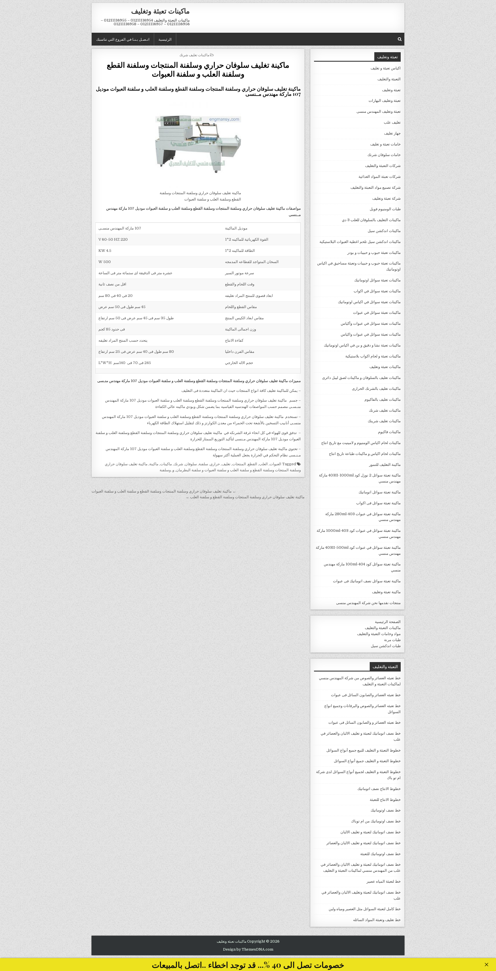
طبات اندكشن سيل (386, 646)
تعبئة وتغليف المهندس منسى (378, 111)
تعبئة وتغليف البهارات (385, 100)
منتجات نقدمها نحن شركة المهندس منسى (368, 603)
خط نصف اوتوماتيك (386, 810)
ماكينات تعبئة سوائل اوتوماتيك (377, 280)
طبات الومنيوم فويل (385, 209)
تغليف (226, 464)
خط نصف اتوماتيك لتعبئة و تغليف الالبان (370, 832)
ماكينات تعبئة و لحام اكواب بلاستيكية (373, 356)
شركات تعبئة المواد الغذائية (380, 176)
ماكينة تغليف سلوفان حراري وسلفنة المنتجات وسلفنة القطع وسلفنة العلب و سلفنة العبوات (198, 69)
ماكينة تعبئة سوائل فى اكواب (378, 503)
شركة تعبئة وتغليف (386, 198)
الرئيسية (165, 39)
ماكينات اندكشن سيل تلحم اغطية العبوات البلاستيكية (360, 242)
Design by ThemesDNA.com (248, 949)
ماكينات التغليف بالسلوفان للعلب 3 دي (371, 220)
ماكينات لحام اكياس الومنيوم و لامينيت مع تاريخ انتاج (361, 443)
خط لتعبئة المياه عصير (384, 881)
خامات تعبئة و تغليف (385, 144)
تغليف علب (392, 122)
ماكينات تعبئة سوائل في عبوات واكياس (371, 334)
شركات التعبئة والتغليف (383, 166)
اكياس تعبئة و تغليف (386, 68)
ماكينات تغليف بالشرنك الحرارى (376, 388)
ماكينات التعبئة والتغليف (383, 628)
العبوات (275, 464)
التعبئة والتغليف (389, 79)
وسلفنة (165, 470)
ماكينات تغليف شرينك (384, 421)
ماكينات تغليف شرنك (194, 54)
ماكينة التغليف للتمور (385, 464)
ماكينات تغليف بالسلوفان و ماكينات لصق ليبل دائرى (361, 377)
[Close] (486, 964)
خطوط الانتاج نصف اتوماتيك (379, 789)
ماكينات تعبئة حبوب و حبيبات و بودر (374, 252)
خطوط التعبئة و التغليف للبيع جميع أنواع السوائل (363, 750)
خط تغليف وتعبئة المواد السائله (377, 920)
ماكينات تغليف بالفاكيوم (383, 399)
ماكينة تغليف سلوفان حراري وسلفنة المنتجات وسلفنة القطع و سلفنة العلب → (245, 497)
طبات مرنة (392, 640)
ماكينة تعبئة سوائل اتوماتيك (380, 492)
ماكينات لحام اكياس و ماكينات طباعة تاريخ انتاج (365, 454)
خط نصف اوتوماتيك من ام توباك (376, 821)
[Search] (400, 39)
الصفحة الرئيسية (388, 622)
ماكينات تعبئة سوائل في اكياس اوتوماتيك (369, 302)
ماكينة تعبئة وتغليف (386, 592)
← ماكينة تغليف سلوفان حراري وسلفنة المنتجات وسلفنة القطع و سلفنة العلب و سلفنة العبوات (164, 491)
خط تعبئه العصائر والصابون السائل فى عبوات (366, 695)
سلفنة (203, 464)
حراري (215, 464)
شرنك (178, 464)
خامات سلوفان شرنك (384, 155)
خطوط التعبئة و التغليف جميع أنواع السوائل (367, 761)
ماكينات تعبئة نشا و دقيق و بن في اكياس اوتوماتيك (362, 345)
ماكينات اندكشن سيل (384, 231)
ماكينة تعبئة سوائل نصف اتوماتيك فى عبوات (367, 581)
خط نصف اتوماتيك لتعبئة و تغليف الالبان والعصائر (363, 843)
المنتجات (239, 464)
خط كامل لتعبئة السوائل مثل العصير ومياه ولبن (365, 909)
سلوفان (191, 464)
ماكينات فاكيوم (389, 432)
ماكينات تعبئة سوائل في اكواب (377, 291)
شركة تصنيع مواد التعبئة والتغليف (375, 187)
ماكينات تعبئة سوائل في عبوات (377, 312)
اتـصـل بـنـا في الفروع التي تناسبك (123, 39)
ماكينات (166, 464)
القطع (252, 464)
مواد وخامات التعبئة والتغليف (379, 634)
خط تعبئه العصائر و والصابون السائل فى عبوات (364, 722)
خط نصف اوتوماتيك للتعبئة (380, 854)
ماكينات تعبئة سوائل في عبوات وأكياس (371, 323)
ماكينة (153, 464)
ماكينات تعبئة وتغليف (160, 10)
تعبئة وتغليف (391, 90)
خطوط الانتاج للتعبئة (385, 799)
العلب (263, 464)
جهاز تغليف (392, 133)
